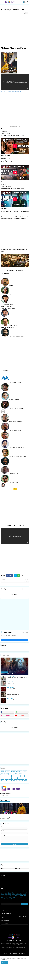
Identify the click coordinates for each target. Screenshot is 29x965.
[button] (24, 2)
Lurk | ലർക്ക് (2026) (5, 923)
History (13, 775)
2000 (2, 890)
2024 (14, 897)
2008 (6, 893)
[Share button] (22, 575)
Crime (2, 773)
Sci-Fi (23, 778)
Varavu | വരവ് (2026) (6, 913)
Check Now (3, 959)
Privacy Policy (22, 953)
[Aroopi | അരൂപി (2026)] (3, 700)
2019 (21, 895)
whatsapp (23, 712)
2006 (26, 890)
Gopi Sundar (12, 447)
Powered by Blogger (6, 793)
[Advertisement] (14, 30)
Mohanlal (11, 285)
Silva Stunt (11, 465)
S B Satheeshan (12, 439)
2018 (17, 895)
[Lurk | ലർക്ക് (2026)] (3, 689)
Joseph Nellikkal (12, 421)
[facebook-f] (10, 935)
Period (22, 775)
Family (11, 773)
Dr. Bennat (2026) (5, 920)
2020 (25, 895)
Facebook (10, 575)
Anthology (13, 771)
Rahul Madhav (12, 336)
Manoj (6, 412)
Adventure (7, 771)
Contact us (14, 953)
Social (2, 780)
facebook (8, 712)
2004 (18, 890)
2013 (25, 893)
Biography (19, 771)
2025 (17, 897)
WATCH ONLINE (8, 7)
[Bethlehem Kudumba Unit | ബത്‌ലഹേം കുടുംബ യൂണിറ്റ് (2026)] (3, 678)
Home (2, 7)
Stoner (11, 780)
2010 (14, 893)
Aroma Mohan (12, 456)
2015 (6, 895)
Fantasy (15, 773)
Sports (6, 780)
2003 (14, 890)
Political (2, 778)
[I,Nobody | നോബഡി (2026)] (3, 694)
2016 (10, 895)
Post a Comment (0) (14, 640)
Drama (6, 773)
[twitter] (12, 935)
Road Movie (8, 778)
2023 (10, 897)
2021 (2, 897)
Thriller (15, 780)
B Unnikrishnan (12, 391)
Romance (14, 778)
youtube (22, 715)
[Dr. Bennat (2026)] (3, 683)
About (9, 953)
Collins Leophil (8, 487)
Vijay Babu (11, 302)
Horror (18, 775)
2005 (22, 890)
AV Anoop (11, 399)
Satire (19, 778)
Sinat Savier (11, 482)
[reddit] (19, 935)
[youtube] (14, 935)
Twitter (15, 575)
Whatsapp (18, 575)
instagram (8, 715)
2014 (2, 895)
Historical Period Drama (5, 775)
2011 (18, 893)
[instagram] (17, 935)
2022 (6, 897)
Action (2, 771)
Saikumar (11, 325)
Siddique (11, 317)
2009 (10, 893)
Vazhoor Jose (12, 473)
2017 (13, 895)
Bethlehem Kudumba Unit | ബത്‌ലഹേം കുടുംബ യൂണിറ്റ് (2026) (13, 916)
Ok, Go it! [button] (4, 962)
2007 (2, 893)
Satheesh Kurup (12, 408)
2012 (21, 893)
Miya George (12, 294)
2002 (10, 890)
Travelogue (21, 780)
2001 (6, 890)
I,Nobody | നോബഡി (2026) (7, 925)
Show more (25, 589)
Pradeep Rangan (13, 430)
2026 (21, 897)
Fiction (20, 773)
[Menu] (2, 2)
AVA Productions (12, 382)
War (26, 780)
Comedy (25, 771)
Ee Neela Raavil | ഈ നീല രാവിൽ (8, 817)
